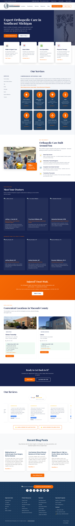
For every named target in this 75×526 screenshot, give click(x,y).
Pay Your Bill (61, 1)
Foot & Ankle (6, 78)
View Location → (44, 352)
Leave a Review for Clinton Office (25, 427)
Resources (43, 6)
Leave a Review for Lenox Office (50, 427)
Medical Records (25, 510)
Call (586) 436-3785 (43, 379)
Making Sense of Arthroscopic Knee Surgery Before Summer (14, 454)
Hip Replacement (42, 500)
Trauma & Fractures (43, 512)
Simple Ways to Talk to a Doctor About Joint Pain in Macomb (60, 454)
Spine (5, 91)
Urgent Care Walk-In (43, 514)
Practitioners (30, 6)
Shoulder (5, 89)
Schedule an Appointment (43, 486)
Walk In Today (37, 293)
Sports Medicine (7, 94)
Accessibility (65, 522)
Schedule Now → (26, 58)
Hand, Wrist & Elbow (8, 81)
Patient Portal (53, 1)
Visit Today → (8, 58)
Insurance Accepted (26, 504)
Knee (5, 86)
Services (36, 6)
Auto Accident (58, 502)
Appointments (8, 500)
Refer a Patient (68, 1)
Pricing (23, 506)
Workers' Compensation (60, 500)
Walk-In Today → (24, 35)
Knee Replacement (42, 502)
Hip (4, 84)
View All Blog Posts (37, 475)
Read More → (8, 468)
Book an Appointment (11, 35)
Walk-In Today (67, 6)
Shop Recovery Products (27, 512)
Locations (23, 6)
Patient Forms (24, 508)
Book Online (30, 379)
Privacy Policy (66, 520)
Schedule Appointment (57, 6)
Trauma (5, 97)
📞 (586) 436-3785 (35, 1)
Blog (49, 6)
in (34, 490)
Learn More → (60, 59)
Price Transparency (59, 504)
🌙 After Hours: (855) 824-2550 (61, 513)
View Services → (43, 59)
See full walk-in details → (11, 352)
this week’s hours (45, 289)
